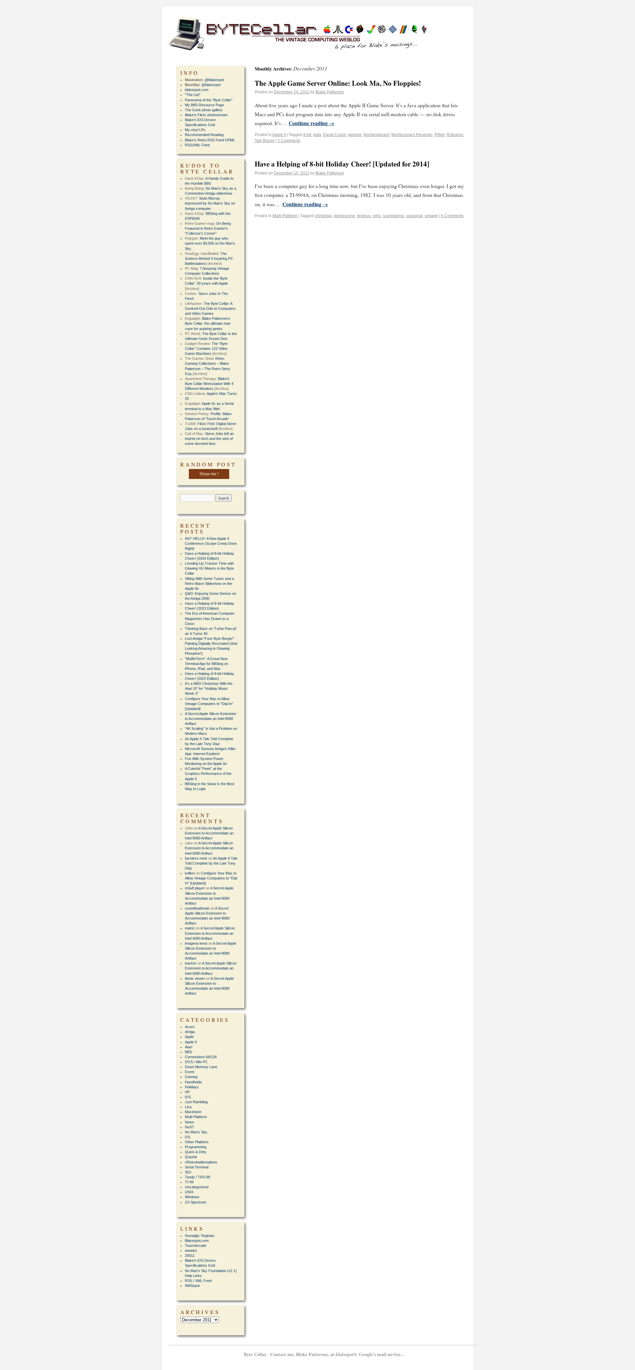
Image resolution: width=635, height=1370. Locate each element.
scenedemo (393, 215)
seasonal (414, 215)
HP (187, 1092)
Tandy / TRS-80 (197, 1177)
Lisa (188, 1107)
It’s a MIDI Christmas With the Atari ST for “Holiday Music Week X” (209, 688)
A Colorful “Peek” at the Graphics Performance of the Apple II (208, 773)
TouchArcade (195, 1246)
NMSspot (192, 1286)
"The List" (192, 95)
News (189, 1122)
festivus (364, 215)
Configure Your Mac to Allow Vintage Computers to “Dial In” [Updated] (209, 704)
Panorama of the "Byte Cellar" (209, 100)
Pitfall (439, 134)
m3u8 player (195, 888)
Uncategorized (196, 1187)
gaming (354, 134)
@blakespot (214, 80)
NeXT (189, 1127)
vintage (431, 215)
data (317, 134)
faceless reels (196, 858)
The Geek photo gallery (204, 110)
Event (189, 1072)
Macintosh (193, 1112)
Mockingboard (376, 134)
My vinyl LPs (195, 130)
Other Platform (196, 1142)
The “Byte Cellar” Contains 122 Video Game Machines (206, 348)
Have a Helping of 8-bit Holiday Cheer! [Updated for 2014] (342, 164)
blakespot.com (196, 90)
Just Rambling (196, 1102)
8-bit (307, 134)
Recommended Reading (204, 135)
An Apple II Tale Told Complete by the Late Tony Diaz (211, 863)
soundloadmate (197, 908)
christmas (323, 215)
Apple (189, 1037)
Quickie (191, 1157)
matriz (190, 928)
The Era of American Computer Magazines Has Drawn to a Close (209, 618)
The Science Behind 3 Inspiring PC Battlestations (209, 258)
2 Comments (288, 140)
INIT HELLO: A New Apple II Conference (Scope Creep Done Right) (211, 543)
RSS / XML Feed (198, 1281)
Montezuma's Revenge (412, 134)
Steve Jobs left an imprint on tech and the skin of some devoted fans (209, 439)
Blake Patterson (330, 92)
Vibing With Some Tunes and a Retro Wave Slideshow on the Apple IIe (209, 584)
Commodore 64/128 (201, 1057)
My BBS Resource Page (204, 105)
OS (187, 1137)
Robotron (454, 134)
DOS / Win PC (196, 1062)
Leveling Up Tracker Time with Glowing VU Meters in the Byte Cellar (209, 568)
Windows (192, 1197)
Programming (195, 1147)
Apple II (279, 134)
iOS (188, 1097)
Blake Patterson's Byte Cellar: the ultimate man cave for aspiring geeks (208, 323)
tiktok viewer (195, 978)
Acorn (189, 1027)
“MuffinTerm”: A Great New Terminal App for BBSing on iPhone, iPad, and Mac (206, 664)
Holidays (192, 1087)
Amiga (190, 1032)
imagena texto (196, 943)
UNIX (189, 1192)
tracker (190, 963)
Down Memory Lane (201, 1067)
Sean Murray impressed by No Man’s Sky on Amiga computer (210, 203)
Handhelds (193, 1082)
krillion (190, 873)
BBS (188, 1052)
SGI (188, 1172)
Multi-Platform (285, 215)
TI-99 (189, 1182)
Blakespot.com (197, 1241)
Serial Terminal (196, 1167)
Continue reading (311, 123)
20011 (189, 1255)
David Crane (334, 134)
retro (377, 215)
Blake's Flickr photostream (206, 115)
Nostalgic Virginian (199, 1236)
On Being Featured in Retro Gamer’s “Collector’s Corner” (208, 228)
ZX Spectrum (195, 1202)
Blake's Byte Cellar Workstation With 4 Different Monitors (209, 384)
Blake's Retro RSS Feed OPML (210, 140)
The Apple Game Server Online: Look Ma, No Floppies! (338, 83)
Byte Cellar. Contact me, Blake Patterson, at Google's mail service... (324, 1354)
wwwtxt (191, 1250)
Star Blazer (265, 140)
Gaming (191, 1077)
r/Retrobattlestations (201, 1162)
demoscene (344, 215)
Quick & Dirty (195, 1152)
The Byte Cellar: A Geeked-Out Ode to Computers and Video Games (210, 308)
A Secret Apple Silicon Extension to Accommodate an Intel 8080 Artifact (210, 719)
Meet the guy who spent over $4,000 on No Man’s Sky (210, 243)
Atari (188, 1047)
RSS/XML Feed (197, 145)
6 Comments (452, 215)
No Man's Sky (196, 1132)
